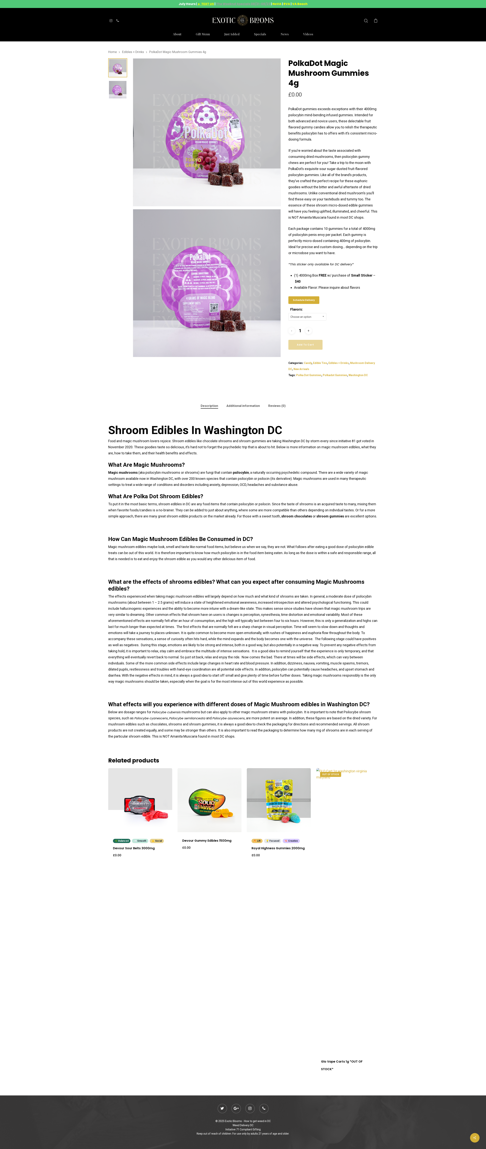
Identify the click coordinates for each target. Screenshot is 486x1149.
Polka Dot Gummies (308, 375)
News (285, 34)
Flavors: (296, 309)
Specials (260, 34)
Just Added (232, 34)
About (177, 34)
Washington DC (358, 375)
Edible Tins (320, 363)
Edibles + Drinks (133, 52)
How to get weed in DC (257, 1121)
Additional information (243, 406)
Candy (308, 363)
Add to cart (305, 344)
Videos (308, 34)
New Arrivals (301, 369)
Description (209, 406)
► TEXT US (206, 4)
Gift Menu (203, 34)
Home (112, 52)
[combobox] (307, 317)
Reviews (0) (277, 406)
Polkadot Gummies (335, 375)
